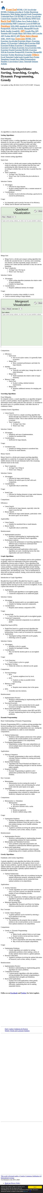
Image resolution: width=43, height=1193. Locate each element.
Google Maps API (19, 33)
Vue (19, 19)
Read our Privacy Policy (12, 1183)
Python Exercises (15, 45)
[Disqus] (21, 1148)
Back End (6, 21)
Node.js (29, 21)
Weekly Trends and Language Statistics (17, 1031)
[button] (21, 2)
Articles (4, 64)
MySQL (38, 26)
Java (24, 21)
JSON (8, 39)
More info (26, 1191)
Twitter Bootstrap (31, 12)
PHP (13, 21)
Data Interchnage (29, 36)
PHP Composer (19, 23)
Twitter (23, 993)
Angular (14, 19)
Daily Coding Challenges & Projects (16, 1029)
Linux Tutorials (25, 61)
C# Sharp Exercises (16, 48)
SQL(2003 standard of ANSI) (23, 26)
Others (35, 54)
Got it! (35, 1187)
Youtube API (6, 33)
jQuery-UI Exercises (9, 43)
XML (3, 39)
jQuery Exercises (33, 41)
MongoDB (28, 28)
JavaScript (31, 10)
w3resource (4, 4)
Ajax (13, 39)
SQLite (14, 28)
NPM (33, 19)
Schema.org (13, 12)
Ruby (35, 21)
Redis (3, 31)
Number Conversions (9, 61)
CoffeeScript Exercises (27, 43)
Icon (9, 19)
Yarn (38, 19)
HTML (20, 10)
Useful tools (18, 57)
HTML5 (4, 12)
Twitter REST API (12, 36)
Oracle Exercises (15, 50)
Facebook (14, 993)
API (22, 31)
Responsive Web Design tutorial (14, 14)
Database (5, 26)
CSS (25, 10)
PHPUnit (36, 23)
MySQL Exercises (29, 50)
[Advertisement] (21, 107)
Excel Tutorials (7, 57)
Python (19, 21)
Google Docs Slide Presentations (22, 59)
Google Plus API (31, 31)
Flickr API (31, 33)
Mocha (28, 19)
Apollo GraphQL (13, 31)
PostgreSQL (6, 28)
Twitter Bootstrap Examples (20, 55)
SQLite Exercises (7, 52)
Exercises (20, 38)
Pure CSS (14, 16)
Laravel (29, 23)
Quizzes (35, 61)
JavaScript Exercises (17, 41)
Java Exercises (31, 48)
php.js (20, 12)
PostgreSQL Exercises (24, 52)
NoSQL (20, 28)
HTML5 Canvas (25, 16)
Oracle (35, 28)
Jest (23, 19)
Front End (11, 9)
